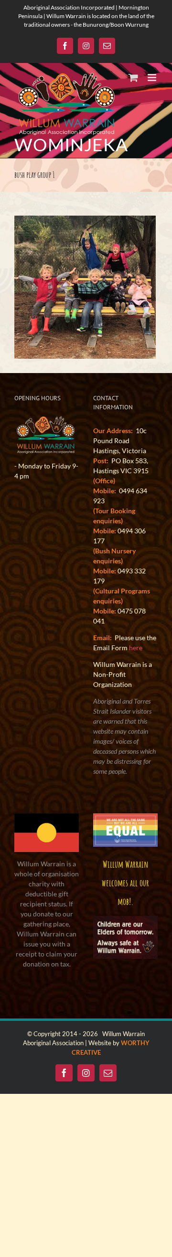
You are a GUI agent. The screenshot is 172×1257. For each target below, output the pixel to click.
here (135, 648)
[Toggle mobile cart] (133, 78)
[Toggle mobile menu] (153, 78)
